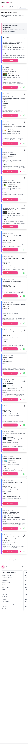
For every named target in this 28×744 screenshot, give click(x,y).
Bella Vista (5, 580)
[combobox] (8, 20)
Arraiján (4, 592)
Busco (26, 606)
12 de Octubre (5, 608)
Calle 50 (4, 599)
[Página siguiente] (18, 559)
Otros (26, 577)
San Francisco (5, 587)
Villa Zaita (4, 606)
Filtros (23, 7)
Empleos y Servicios (10, 14)
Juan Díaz (4, 594)
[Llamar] (20, 60)
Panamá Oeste (6, 582)
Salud (26, 601)
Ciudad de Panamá (7, 577)
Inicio (2, 14)
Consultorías (4, 16)
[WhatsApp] (24, 60)
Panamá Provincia (6, 575)
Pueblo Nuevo (6, 596)
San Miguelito (5, 601)
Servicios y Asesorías (18, 15)
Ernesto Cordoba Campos (8, 604)
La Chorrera (5, 585)
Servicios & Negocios (6, 15)
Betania (4, 589)
